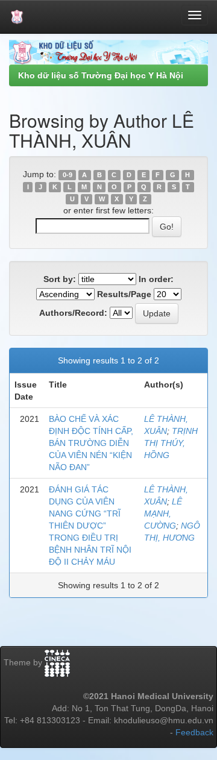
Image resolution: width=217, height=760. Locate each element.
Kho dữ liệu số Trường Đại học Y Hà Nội (100, 75)
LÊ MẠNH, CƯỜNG (163, 513)
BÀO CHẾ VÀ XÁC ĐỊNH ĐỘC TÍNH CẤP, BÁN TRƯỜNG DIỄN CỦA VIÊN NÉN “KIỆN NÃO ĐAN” (91, 443)
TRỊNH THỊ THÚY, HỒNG (171, 443)
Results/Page (124, 294)
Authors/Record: (73, 313)
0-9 (67, 174)
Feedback (194, 732)
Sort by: (59, 279)
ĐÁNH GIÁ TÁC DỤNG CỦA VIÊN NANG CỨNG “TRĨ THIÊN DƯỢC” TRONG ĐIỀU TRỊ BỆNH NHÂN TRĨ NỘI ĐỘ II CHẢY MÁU (90, 526)
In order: (156, 279)
